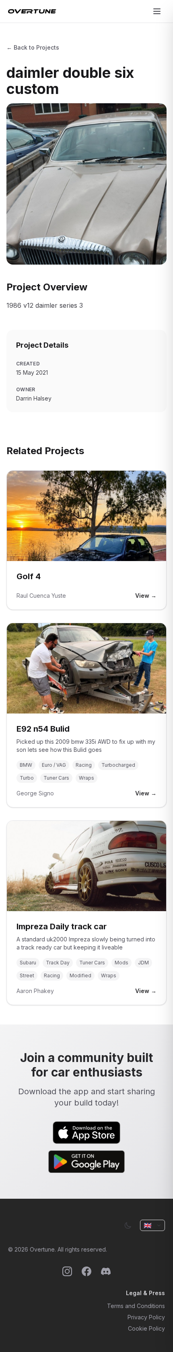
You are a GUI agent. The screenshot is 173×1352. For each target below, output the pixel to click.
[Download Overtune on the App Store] (86, 1132)
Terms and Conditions (136, 1305)
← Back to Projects (32, 47)
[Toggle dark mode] (128, 1225)
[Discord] (106, 1271)
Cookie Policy (146, 1328)
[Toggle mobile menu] (157, 11)
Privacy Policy (146, 1317)
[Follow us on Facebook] (86, 1271)
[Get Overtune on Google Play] (86, 1161)
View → (146, 595)
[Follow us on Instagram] (67, 1271)
